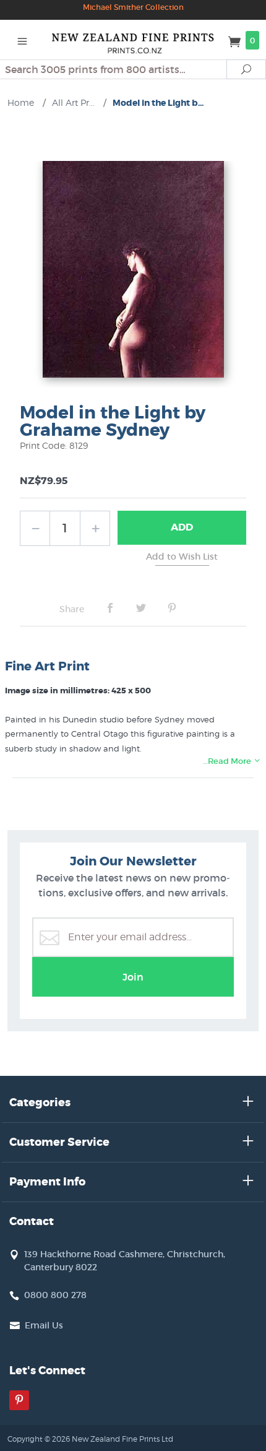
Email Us (44, 1325)
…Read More (228, 761)
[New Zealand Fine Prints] (133, 39)
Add (182, 527)
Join (133, 977)
